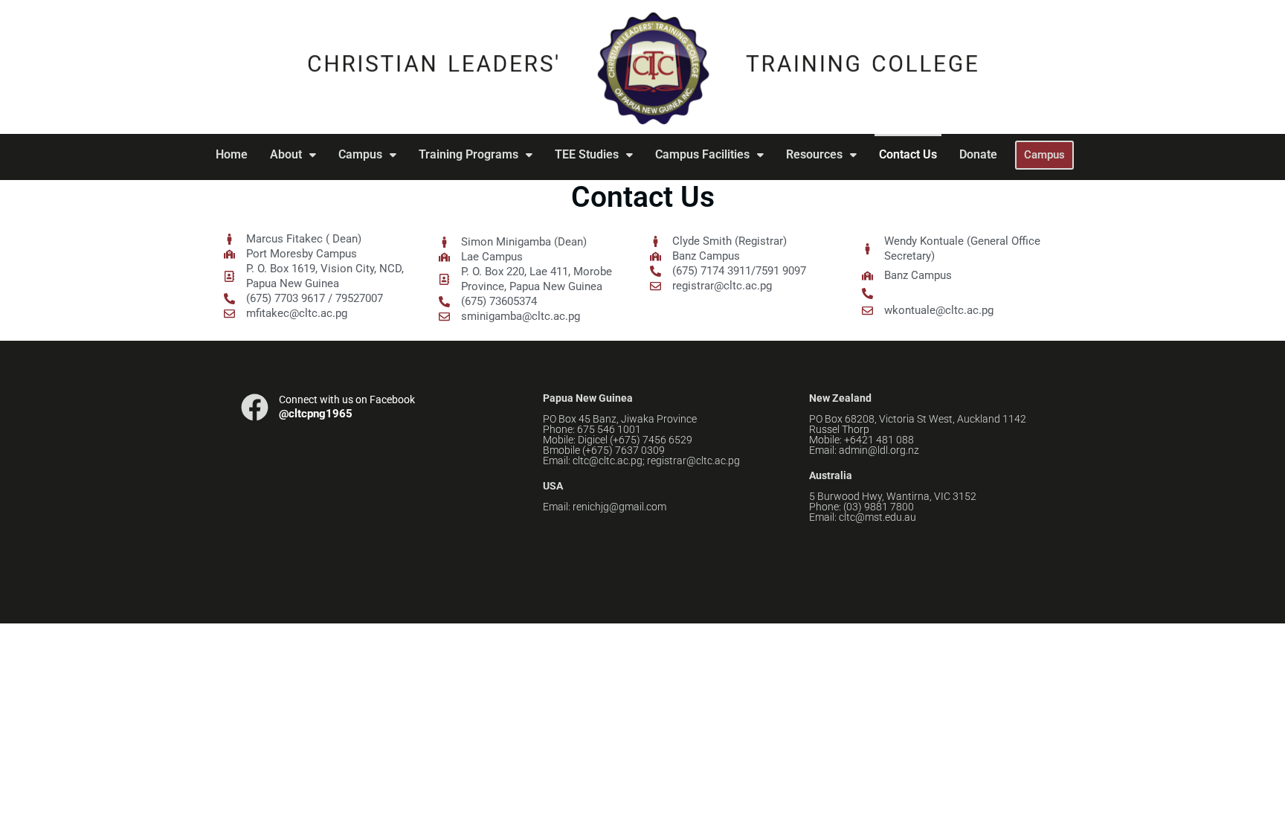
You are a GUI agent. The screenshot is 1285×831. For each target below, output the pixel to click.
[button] (293, 155)
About (286, 154)
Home (232, 154)
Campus (360, 154)
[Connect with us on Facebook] (254, 407)
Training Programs (468, 154)
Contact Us (908, 154)
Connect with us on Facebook (347, 399)
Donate (978, 154)
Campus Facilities (702, 154)
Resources (814, 154)
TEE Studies (587, 154)
